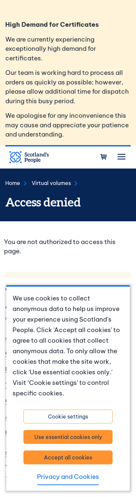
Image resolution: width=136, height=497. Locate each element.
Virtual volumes (51, 183)
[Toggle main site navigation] (121, 157)
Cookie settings (68, 416)
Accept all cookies (68, 457)
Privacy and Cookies (68, 477)
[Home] (29, 157)
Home (12, 183)
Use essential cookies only (68, 437)
